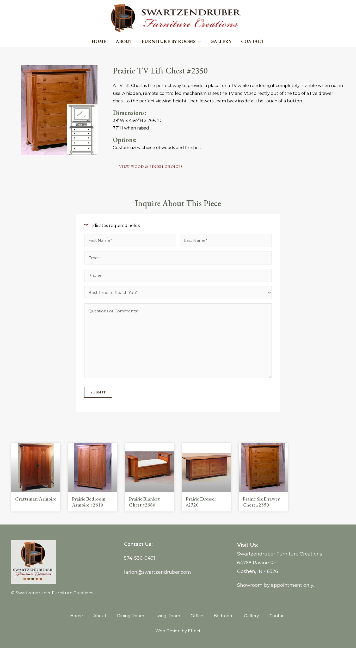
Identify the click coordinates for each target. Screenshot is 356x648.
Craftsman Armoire (35, 499)
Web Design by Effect (178, 630)
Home (99, 41)
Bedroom (224, 615)
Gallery (221, 41)
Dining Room (130, 615)
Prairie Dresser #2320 (201, 502)
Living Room (167, 615)
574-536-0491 (139, 558)
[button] (198, 41)
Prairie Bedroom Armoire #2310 (89, 502)
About (124, 41)
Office (197, 615)
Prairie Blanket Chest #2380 (144, 502)
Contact (252, 41)
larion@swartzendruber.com (157, 572)
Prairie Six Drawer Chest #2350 (261, 502)
